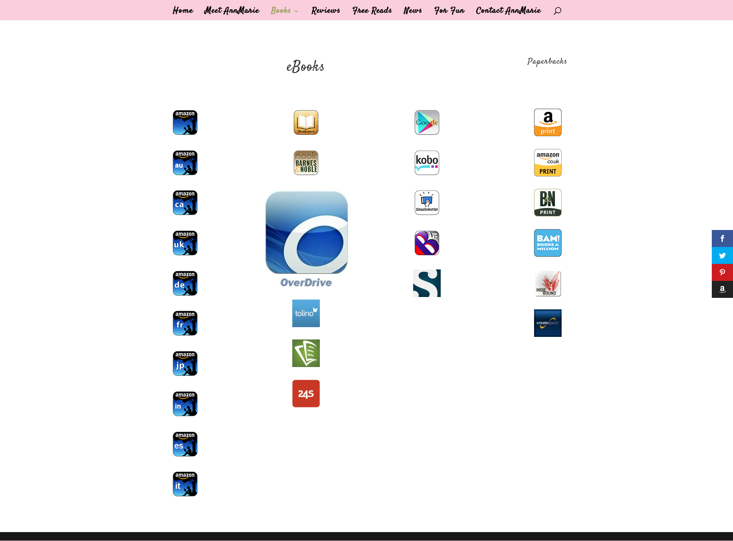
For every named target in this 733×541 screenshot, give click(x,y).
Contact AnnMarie (508, 12)
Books (281, 12)
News (413, 12)
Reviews (326, 12)
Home (183, 12)
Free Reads (372, 12)
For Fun (449, 12)
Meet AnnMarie (232, 12)
